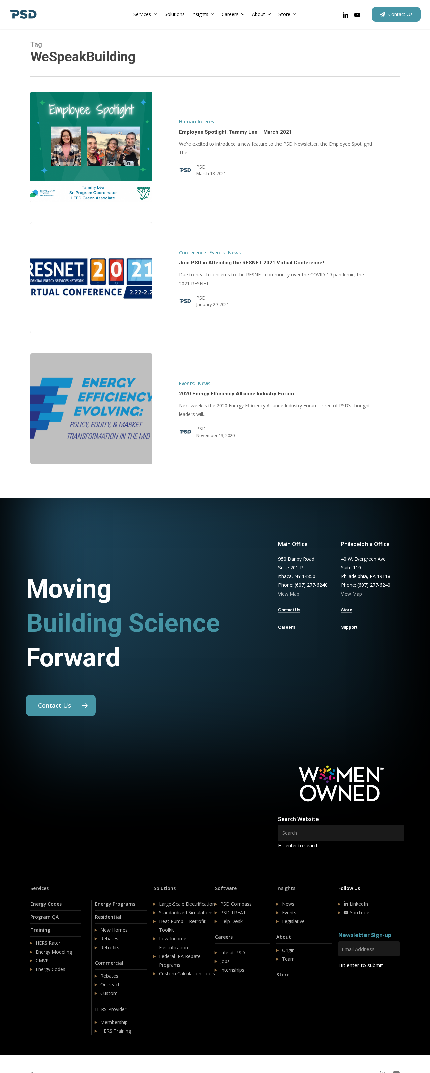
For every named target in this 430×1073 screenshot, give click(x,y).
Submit (354, 985)
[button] (61, 705)
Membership (114, 1022)
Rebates (109, 938)
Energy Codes (46, 904)
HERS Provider (110, 1009)
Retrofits (109, 947)
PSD (201, 167)
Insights (285, 888)
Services (39, 888)
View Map (288, 594)
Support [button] (349, 627)
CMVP (42, 960)
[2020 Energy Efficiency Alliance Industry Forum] (91, 408)
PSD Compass (236, 904)
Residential (108, 917)
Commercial (109, 963)
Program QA (44, 917)
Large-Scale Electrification (187, 904)
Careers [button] (286, 627)
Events (217, 252)
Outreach (110, 984)
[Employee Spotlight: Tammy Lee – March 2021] (91, 147)
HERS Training (115, 1031)
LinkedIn (358, 904)
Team (288, 959)
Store (282, 974)
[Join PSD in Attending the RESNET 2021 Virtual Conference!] (91, 277)
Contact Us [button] (289, 609)
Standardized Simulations (186, 912)
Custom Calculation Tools (187, 973)
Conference (192, 252)
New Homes (114, 930)
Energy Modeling (54, 952)
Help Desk (231, 921)
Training (40, 930)
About (283, 937)
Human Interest (197, 121)
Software (226, 888)
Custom (109, 993)
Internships (232, 970)
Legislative (293, 921)
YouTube (358, 912)
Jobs (225, 961)
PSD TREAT (233, 912)
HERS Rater (48, 943)
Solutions (165, 888)
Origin (288, 950)
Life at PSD (232, 952)
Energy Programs (115, 904)
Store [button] (346, 609)
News (234, 252)
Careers (224, 937)
